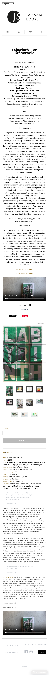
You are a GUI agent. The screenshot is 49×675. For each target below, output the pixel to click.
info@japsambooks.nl (12, 652)
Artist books (9, 453)
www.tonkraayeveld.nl (24, 269)
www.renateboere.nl (25, 273)
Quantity (5, 428)
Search (24, 666)
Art (4, 453)
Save (25, 316)
